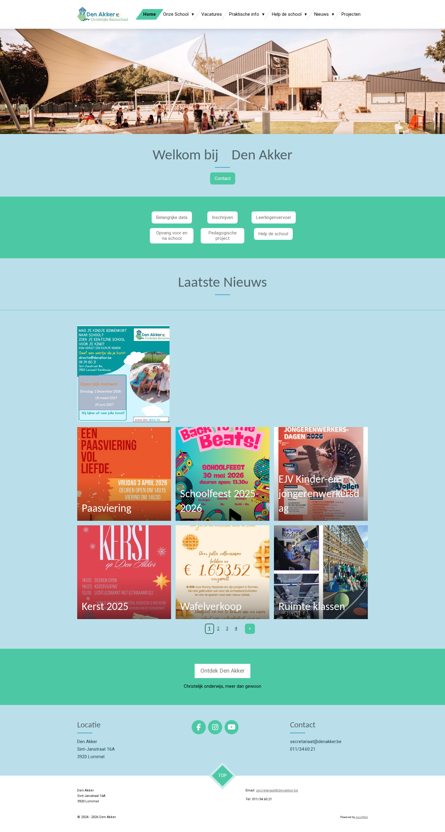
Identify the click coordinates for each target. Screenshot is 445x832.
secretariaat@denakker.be (277, 790)
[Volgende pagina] (250, 629)
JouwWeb (361, 817)
